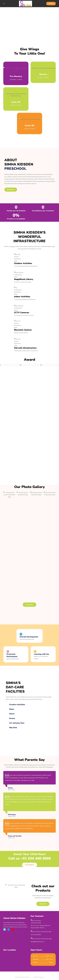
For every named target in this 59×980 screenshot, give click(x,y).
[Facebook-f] (8, 929)
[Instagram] (4, 929)
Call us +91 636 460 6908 (29, 858)
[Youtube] (12, 929)
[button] (51, 3)
